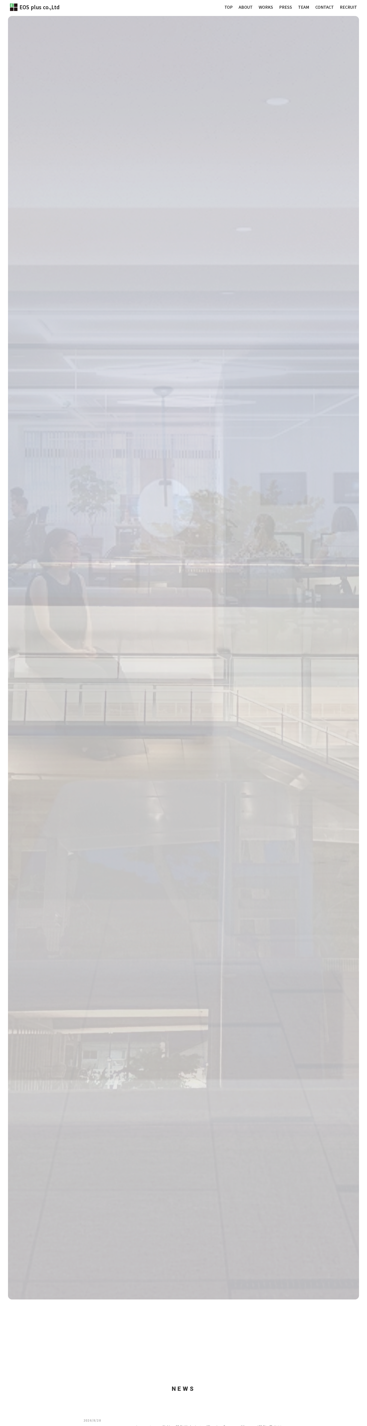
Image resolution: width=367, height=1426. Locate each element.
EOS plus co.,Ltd (39, 7)
